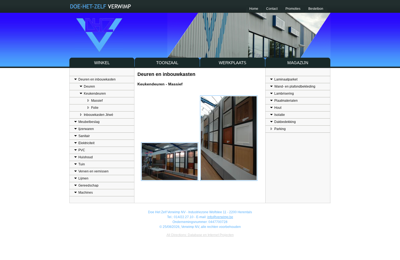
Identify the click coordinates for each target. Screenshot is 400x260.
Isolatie (279, 115)
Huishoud (85, 157)
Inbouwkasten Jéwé (98, 115)
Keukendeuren (95, 93)
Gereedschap (88, 185)
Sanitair (84, 136)
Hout (277, 108)
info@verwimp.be (220, 217)
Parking (280, 129)
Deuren (89, 86)
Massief (97, 101)
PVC (81, 150)
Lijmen (83, 178)
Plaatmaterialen (286, 101)
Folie (95, 108)
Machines (85, 192)
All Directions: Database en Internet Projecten (200, 235)
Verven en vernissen (93, 171)
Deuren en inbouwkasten (97, 79)
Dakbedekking (285, 122)
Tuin (81, 164)
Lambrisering (284, 93)
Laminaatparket (285, 79)
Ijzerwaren (86, 129)
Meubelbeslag (89, 122)
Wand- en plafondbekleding (294, 86)
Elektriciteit (86, 143)
